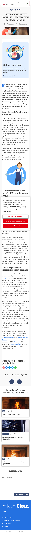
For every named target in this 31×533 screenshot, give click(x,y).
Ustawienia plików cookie (15, 216)
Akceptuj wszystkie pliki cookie (15, 221)
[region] (15, 213)
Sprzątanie (17, 342)
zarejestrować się (15, 344)
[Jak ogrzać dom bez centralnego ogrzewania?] (15, 455)
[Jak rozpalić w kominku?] (15, 407)
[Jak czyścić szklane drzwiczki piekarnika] (15, 431)
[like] (11, 381)
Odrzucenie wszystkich (15, 226)
